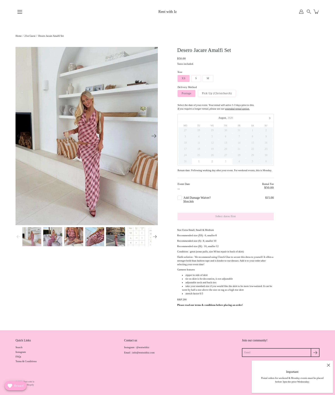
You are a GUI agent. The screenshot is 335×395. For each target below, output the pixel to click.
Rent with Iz (167, 12)
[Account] (301, 12)
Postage (186, 93)
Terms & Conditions (26, 361)
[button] (309, 12)
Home (19, 36)
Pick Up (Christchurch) (217, 93)
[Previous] (19, 136)
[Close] (328, 365)
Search (19, 347)
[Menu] (20, 12)
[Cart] (316, 12)
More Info (188, 201)
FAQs (18, 356)
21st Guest (29, 36)
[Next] (154, 136)
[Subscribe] (315, 352)
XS (184, 78)
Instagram (21, 352)
